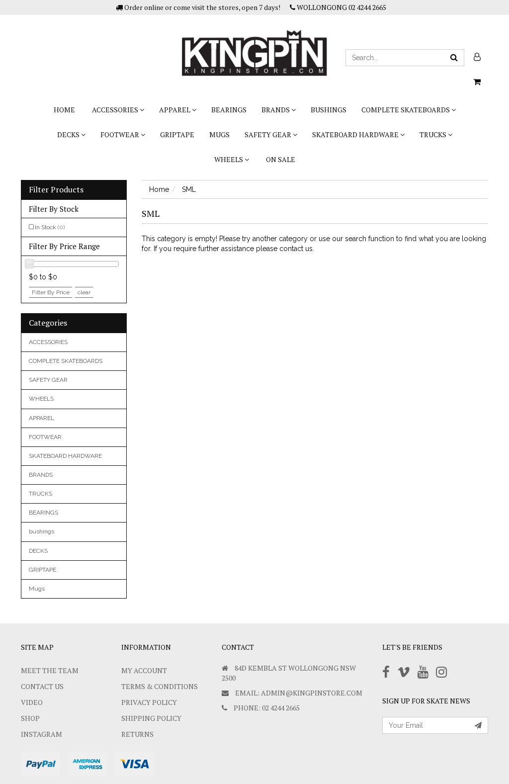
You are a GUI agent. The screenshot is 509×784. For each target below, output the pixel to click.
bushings (328, 109)
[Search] (454, 57)
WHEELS (229, 159)
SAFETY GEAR (269, 134)
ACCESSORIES (116, 109)
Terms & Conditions (159, 686)
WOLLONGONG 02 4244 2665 (340, 7)
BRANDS (276, 109)
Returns (137, 734)
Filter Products (56, 189)
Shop (30, 718)
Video (32, 702)
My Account (144, 670)
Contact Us (42, 686)
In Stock (50, 227)
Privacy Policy (149, 702)
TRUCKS (434, 134)
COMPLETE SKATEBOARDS (406, 109)
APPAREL (175, 109)
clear (84, 292)
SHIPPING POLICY (151, 718)
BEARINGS (229, 109)
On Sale (280, 159)
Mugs (219, 134)
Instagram (41, 734)
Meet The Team (50, 670)
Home (64, 109)
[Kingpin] (254, 45)
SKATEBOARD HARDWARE (356, 134)
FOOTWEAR (120, 134)
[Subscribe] (478, 725)
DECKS (69, 134)
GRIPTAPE (177, 134)
